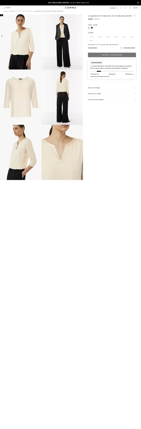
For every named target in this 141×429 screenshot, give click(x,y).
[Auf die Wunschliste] (134, 15)
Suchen (112, 8)
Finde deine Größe (129, 47)
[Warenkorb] (130, 8)
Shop (8, 8)
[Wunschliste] (126, 8)
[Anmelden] (121, 8)
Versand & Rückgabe (96, 99)
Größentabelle (92, 47)
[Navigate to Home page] (70, 8)
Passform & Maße (94, 94)
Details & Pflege (94, 88)
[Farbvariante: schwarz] (92, 27)
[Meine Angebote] (137, 2)
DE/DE (135, 7)
